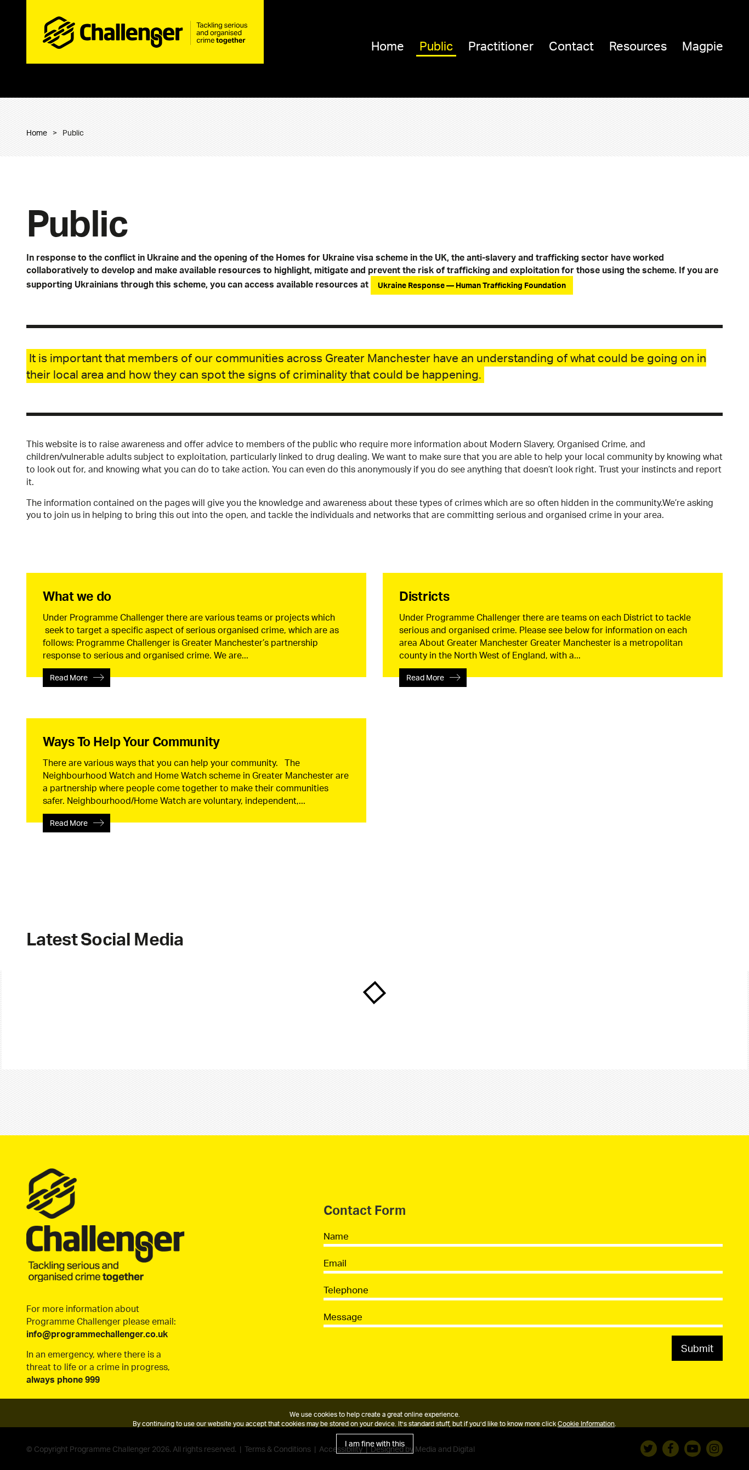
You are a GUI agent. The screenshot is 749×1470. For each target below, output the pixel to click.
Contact (571, 45)
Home (387, 45)
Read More (69, 677)
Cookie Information (586, 1424)
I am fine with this (375, 1443)
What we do (77, 596)
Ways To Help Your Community (131, 742)
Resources (638, 45)
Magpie (702, 45)
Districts (424, 596)
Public (436, 45)
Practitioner (501, 45)
